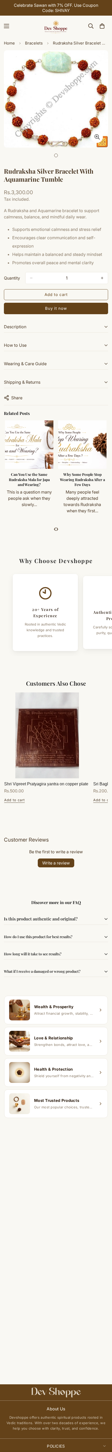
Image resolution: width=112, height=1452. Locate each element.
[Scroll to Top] (102, 1424)
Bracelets (34, 43)
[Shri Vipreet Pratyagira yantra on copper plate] (47, 735)
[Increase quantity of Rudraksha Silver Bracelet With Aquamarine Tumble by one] (102, 278)
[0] (102, 26)
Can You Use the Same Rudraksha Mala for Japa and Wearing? (29, 479)
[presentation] (55, 528)
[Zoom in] (97, 137)
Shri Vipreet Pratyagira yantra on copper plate (46, 784)
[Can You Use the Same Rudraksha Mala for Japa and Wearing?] (29, 444)
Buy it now (56, 308)
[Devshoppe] (56, 26)
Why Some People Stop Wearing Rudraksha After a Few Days (82, 479)
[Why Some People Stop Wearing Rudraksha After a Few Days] (82, 444)
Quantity (12, 278)
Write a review (56, 863)
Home (9, 43)
